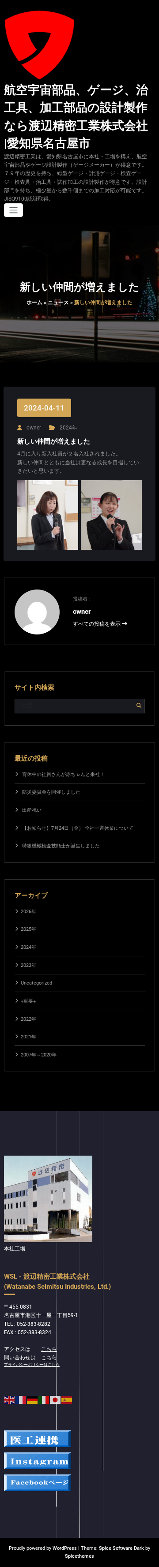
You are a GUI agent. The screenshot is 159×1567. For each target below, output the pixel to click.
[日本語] (55, 1399)
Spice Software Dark (121, 1548)
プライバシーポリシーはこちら (32, 1364)
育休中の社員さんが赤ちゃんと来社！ (63, 774)
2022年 (28, 1019)
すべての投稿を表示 (97, 624)
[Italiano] (44, 1399)
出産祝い (32, 810)
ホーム (34, 302)
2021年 (28, 1037)
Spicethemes (79, 1556)
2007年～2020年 (39, 1055)
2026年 (28, 911)
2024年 (68, 428)
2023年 (28, 965)
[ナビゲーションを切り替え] (13, 210)
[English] (9, 1399)
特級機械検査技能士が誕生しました (61, 846)
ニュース (58, 302)
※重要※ (28, 1001)
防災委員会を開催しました (51, 792)
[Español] (67, 1399)
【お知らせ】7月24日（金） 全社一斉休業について (77, 828)
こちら (49, 1349)
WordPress (65, 1548)
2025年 (28, 929)
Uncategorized (36, 983)
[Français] (21, 1399)
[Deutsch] (32, 1399)
